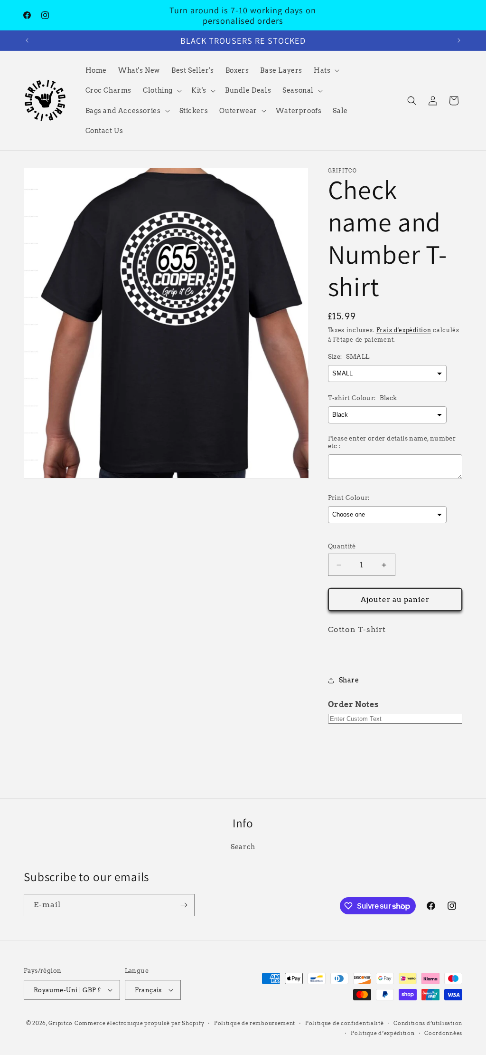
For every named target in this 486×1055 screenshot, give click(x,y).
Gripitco (60, 1023)
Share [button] (349, 680)
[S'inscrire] (183, 905)
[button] (325, 70)
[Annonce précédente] (27, 40)
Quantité (342, 546)
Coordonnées (443, 1033)
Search (243, 847)
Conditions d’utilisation (427, 1023)
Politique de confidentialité (344, 1023)
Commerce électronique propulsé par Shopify (139, 1023)
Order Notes (353, 704)
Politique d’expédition (382, 1033)
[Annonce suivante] (459, 40)
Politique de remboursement (254, 1023)
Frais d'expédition (403, 330)
